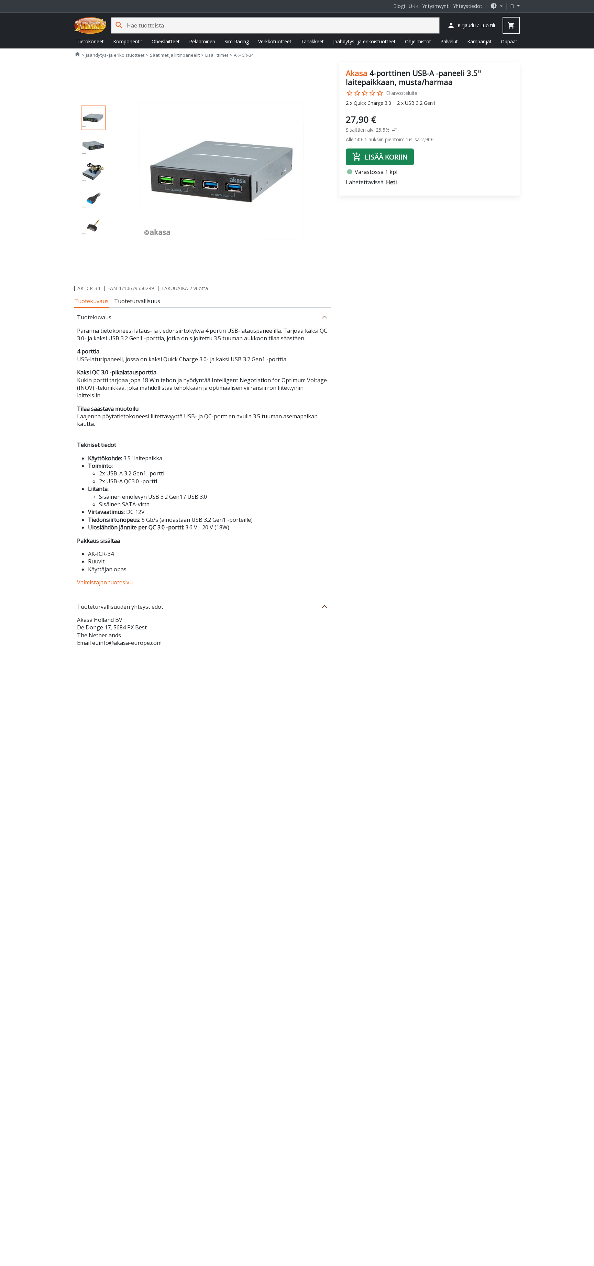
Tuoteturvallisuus (137, 301)
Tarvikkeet (312, 41)
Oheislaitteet (166, 41)
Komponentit (127, 41)
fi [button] (513, 6)
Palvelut (449, 41)
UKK (413, 6)
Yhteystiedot (467, 6)
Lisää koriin (380, 157)
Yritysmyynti (436, 6)
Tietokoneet (90, 41)
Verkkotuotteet (275, 41)
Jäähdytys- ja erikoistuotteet (364, 41)
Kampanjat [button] (479, 41)
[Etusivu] (90, 25)
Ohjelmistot (418, 41)
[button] (496, 6)
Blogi (399, 6)
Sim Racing (236, 41)
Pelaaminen (202, 41)
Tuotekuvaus (91, 301)
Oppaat (509, 41)
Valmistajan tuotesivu (105, 582)
